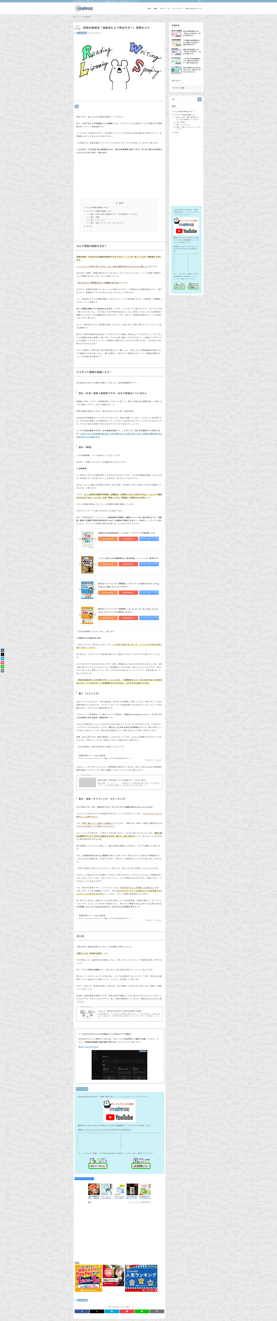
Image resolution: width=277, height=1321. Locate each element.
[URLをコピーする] (157, 1311)
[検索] (202, 1)
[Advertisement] (119, 176)
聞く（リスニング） (98, 220)
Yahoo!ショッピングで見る (149, 539)
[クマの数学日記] (84, 8)
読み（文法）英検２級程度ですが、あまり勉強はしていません (114, 214)
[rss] (199, 1)
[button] (82, 1311)
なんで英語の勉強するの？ (98, 207)
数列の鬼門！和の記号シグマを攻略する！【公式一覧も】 (122, 780)
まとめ (90, 226)
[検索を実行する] (199, 99)
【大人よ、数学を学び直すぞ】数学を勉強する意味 (120, 1011)
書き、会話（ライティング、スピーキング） (107, 223)
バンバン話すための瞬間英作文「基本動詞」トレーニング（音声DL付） (129, 558)
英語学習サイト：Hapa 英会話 (92, 755)
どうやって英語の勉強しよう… (100, 211)
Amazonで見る (107, 539)
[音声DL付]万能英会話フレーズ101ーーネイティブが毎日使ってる (126, 533)
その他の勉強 (82, 33)
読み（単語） (96, 217)
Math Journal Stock (89, 1047)
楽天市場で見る (128, 539)
